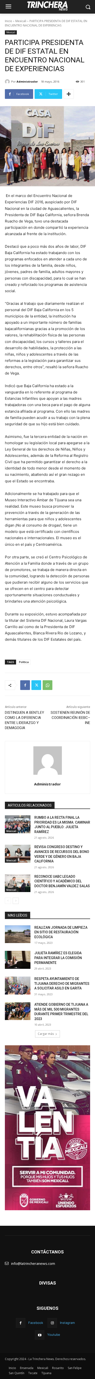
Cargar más (46, 1034)
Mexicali (20, 21)
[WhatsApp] (47, 685)
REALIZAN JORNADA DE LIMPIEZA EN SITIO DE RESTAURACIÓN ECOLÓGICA (60, 932)
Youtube (53, 1334)
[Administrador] (8, 81)
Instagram (67, 1323)
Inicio (8, 21)
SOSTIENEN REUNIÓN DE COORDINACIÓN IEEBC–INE (70, 717)
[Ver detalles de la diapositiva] (47, 1127)
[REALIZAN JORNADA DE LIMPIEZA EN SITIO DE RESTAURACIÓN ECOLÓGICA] (17, 934)
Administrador (27, 81)
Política (24, 662)
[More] (69, 94)
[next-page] (16, 901)
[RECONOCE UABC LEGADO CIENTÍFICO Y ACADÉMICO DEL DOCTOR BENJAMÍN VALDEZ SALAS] (17, 883)
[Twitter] (36, 685)
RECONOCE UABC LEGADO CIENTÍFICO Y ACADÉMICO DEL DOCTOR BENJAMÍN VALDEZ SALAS (62, 881)
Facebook (35, 1323)
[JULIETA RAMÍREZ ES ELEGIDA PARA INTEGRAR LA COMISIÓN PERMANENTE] (17, 960)
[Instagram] (52, 1323)
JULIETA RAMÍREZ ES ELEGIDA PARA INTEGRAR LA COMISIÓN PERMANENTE (58, 957)
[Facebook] (25, 685)
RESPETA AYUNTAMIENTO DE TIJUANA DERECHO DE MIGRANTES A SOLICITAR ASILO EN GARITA (61, 983)
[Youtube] (39, 1335)
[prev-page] (8, 901)
